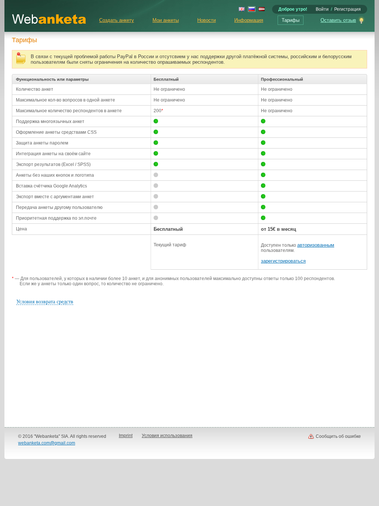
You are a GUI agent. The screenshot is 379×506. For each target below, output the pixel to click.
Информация (248, 20)
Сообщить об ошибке (338, 436)
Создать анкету (116, 20)
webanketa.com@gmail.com (46, 443)
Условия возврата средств (44, 301)
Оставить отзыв (338, 20)
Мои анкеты (165, 20)
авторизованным (315, 245)
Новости (206, 20)
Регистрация (347, 9)
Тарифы (290, 20)
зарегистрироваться (283, 261)
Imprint (126, 435)
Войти (322, 9)
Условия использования (167, 435)
